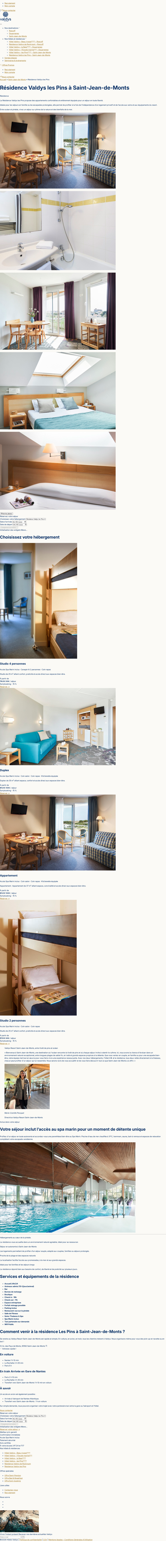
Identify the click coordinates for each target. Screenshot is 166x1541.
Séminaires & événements (15, 60)
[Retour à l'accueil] (5, 21)
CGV (45, 1540)
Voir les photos (7, 514)
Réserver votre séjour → (10, 1429)
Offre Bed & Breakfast (14, 1478)
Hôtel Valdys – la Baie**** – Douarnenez (25, 47)
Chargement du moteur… (9, 527)
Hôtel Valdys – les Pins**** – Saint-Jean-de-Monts (30, 52)
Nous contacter (9, 10)
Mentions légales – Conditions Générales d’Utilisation (70, 1540)
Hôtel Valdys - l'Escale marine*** (18, 1455)
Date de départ (6, 524)
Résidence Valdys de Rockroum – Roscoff (26, 44)
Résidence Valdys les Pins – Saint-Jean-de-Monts (29, 55)
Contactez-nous (11, 1490)
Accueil (3, 79)
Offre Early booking (13, 1481)
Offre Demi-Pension (13, 1475)
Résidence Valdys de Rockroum (18, 1464)
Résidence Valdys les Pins (15, 1466)
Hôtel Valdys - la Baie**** (15, 1458)
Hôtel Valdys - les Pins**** (16, 1461)
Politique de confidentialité (31, 1540)
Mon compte (10, 6)
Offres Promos (8, 65)
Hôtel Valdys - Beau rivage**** (17, 1453)
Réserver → (5, 687)
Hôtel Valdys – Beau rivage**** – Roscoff (26, 41)
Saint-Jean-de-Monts (18, 36)
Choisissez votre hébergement (12, 519)
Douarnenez (14, 33)
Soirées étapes (11, 58)
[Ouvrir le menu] (1, 24)
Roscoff (12, 31)
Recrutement (10, 3)
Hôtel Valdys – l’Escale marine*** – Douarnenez (29, 50)
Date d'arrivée (6, 522)
